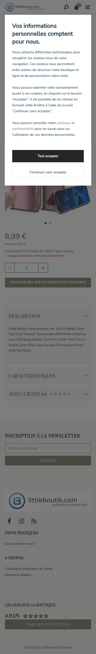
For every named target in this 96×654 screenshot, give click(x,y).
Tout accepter (48, 156)
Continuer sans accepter (48, 172)
